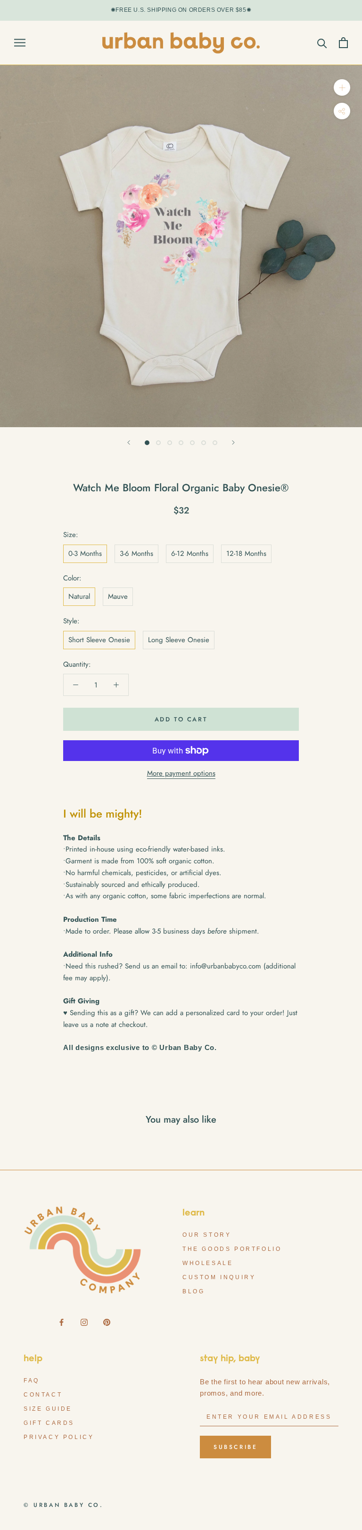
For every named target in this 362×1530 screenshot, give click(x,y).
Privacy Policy (59, 1437)
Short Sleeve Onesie (99, 640)
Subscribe (235, 1447)
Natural (79, 596)
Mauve (118, 596)
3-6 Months (136, 553)
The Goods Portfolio (231, 1249)
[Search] (322, 43)
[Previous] (128, 442)
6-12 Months (189, 553)
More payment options (181, 773)
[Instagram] (84, 1322)
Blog (193, 1291)
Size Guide (48, 1409)
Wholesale (207, 1263)
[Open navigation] (19, 43)
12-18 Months (246, 553)
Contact (43, 1394)
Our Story (206, 1235)
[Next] (233, 442)
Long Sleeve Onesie (178, 640)
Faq (32, 1380)
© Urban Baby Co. (64, 1505)
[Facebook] (61, 1322)
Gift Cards (49, 1423)
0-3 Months (85, 553)
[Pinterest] (106, 1322)
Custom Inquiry (218, 1277)
